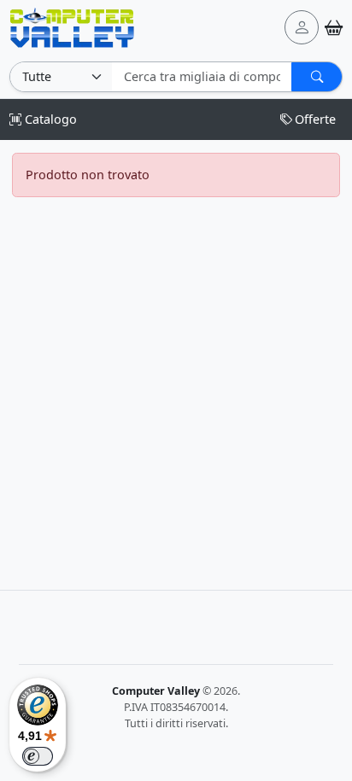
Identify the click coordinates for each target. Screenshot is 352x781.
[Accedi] (302, 27)
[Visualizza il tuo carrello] (334, 27)
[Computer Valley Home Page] (72, 26)
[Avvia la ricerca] (316, 76)
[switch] (37, 756)
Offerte (315, 119)
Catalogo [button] (49, 119)
